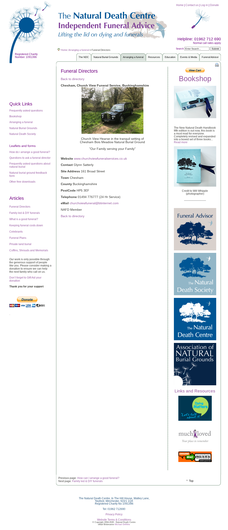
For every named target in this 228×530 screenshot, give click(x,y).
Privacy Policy (114, 514)
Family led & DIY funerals (24, 212)
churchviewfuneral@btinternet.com (94, 203)
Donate (214, 5)
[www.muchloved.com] (195, 442)
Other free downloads (22, 181)
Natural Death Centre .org (114, 23)
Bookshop (15, 116)
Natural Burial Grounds (23, 128)
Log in (204, 5)
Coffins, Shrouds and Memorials (28, 250)
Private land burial (20, 244)
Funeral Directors (19, 206)
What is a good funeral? (23, 219)
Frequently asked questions (26, 110)
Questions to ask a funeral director (30, 157)
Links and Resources (195, 391)
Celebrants (16, 231)
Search (180, 48)
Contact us (192, 5)
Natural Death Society (22, 134)
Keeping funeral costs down (26, 225)
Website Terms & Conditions (114, 519)
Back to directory (72, 79)
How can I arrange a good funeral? (98, 477)
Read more (180, 142)
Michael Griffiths (122, 524)
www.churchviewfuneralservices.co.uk (100, 158)
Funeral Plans (17, 237)
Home (179, 5)
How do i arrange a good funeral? (29, 152)
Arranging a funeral (78, 50)
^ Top (189, 480)
